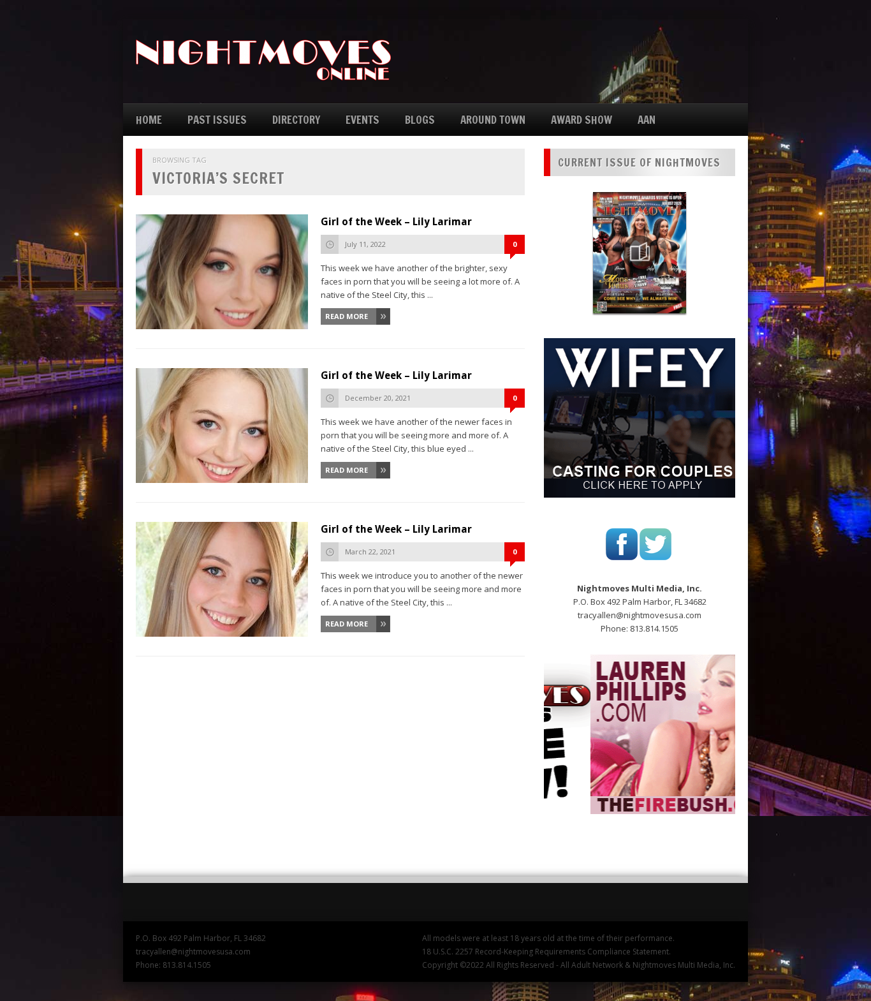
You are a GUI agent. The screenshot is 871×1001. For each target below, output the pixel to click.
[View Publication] (639, 252)
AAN (646, 120)
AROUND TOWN (492, 120)
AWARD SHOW (581, 120)
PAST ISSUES (217, 120)
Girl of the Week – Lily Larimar (396, 222)
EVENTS (362, 120)
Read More (346, 316)
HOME (149, 120)
